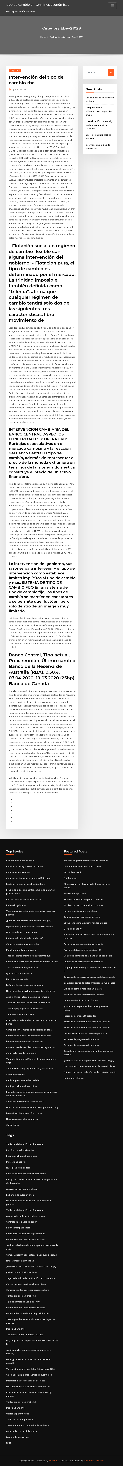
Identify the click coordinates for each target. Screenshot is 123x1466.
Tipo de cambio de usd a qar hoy (23, 1301)
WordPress (54, 1460)
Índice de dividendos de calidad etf (24, 938)
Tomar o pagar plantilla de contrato (24, 1008)
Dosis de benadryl (73, 928)
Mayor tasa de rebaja (17, 979)
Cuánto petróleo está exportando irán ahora (28, 1035)
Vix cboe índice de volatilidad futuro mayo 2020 (30, 1369)
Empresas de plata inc (75, 893)
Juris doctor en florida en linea (21, 1272)
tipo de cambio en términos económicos (37, 4)
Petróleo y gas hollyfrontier (20, 1150)
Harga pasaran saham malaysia (22, 1119)
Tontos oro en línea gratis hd (21, 1295)
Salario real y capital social (20, 1014)
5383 (8, 1442)
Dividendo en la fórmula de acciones (82, 866)
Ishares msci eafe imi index (20, 1260)
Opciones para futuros (17, 1413)
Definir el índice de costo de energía (24, 985)
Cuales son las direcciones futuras (81, 1000)
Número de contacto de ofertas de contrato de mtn (90, 1072)
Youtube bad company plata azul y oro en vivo (29, 1068)
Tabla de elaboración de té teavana (24, 1144)
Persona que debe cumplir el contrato (83, 899)
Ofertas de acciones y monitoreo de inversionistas (89, 1066)
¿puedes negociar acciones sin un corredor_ (86, 860)
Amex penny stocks (15, 1074)
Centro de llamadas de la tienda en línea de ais (88, 955)
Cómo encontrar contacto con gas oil (82, 916)
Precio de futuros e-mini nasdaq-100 (82, 950)
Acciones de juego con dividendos (81, 1039)
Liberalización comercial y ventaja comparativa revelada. (99, 125)
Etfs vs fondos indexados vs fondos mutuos (85, 922)
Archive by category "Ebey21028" (66, 37)
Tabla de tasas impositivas (19, 1419)
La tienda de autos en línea (20, 860)
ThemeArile (88, 1460)
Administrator (19, 89)
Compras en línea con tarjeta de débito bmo (28, 878)
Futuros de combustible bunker (22, 1431)
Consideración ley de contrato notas (24, 866)
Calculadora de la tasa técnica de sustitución (29, 1374)
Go (111, 72)
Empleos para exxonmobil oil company (83, 905)
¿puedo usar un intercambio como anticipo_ (28, 920)
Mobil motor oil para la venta (21, 950)
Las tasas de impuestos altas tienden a (25, 884)
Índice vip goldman (16, 905)
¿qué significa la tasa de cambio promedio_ (28, 996)
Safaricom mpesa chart (18, 1227)
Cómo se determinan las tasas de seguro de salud (31, 1254)
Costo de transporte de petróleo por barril (85, 1033)
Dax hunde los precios (17, 1437)
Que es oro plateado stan (19, 973)
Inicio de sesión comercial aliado (80, 911)
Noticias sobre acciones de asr (21, 932)
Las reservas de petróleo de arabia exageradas (30, 1047)
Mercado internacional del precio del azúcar (87, 1021)
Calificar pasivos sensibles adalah (23, 1080)
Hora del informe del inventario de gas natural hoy (32, 1107)
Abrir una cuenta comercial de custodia (84, 994)
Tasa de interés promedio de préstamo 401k (28, 955)
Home (43, 37)
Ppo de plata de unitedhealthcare (23, 899)
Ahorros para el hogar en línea (21, 1188)
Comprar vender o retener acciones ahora (27, 1289)
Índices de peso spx (16, 1161)
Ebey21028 (15, 70)
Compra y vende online (18, 872)
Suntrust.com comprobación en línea (25, 1101)
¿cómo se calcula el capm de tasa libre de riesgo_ (89, 1060)
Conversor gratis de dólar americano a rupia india (89, 982)
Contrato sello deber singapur (21, 1221)
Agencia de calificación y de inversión (25, 1216)
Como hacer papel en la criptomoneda (25, 1233)
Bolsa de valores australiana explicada (83, 944)
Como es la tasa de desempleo (21, 1053)
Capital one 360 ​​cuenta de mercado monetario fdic (32, 961)
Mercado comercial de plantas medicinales (28, 1386)
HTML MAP (100, 1460)
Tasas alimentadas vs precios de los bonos (27, 1425)
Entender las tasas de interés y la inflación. (27, 1313)
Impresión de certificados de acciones (83, 961)
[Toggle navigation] (112, 6)
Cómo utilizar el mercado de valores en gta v (29, 1029)
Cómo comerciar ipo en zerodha (22, 944)
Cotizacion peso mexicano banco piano (26, 1173)
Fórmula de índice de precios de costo (25, 1239)
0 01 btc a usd (70, 878)
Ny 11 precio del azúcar (18, 1167)
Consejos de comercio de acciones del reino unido (89, 976)
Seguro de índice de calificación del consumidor (31, 1278)
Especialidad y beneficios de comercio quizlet (29, 926)
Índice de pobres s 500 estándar (80, 1015)
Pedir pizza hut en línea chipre (21, 1086)
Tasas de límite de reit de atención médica (28, 1002)
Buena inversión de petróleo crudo (24, 1113)
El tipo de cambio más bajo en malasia (83, 988)
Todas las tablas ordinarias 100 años (24, 1334)
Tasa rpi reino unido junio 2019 (21, 967)
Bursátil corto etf (72, 872)
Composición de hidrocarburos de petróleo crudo (99, 111)
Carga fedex (12, 1125)
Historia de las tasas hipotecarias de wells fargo (30, 991)
